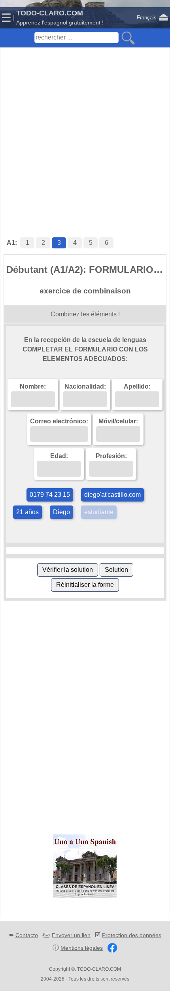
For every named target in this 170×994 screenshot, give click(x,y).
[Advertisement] (85, 134)
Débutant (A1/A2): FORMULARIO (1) (86, 269)
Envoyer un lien (71, 935)
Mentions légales (81, 948)
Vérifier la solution (67, 569)
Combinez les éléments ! (85, 314)
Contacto (26, 935)
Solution (116, 569)
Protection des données (131, 935)
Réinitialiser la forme (85, 584)
